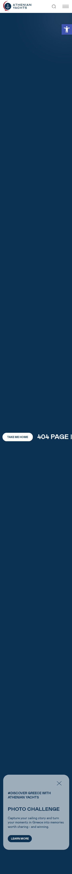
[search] (54, 6)
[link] (67, 29)
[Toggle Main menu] (65, 6)
